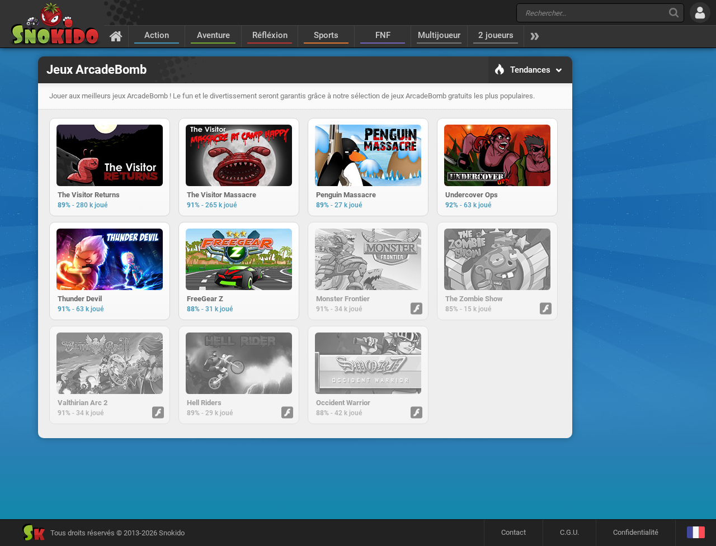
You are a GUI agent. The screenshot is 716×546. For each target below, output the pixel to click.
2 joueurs (496, 35)
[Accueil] (116, 36)
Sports (326, 35)
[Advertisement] (304, 478)
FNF (382, 35)
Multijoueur (439, 35)
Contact (513, 532)
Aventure (213, 35)
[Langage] (695, 533)
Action (156, 35)
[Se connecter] (700, 12)
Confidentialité (635, 532)
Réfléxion (270, 35)
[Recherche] (674, 12)
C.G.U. (569, 532)
